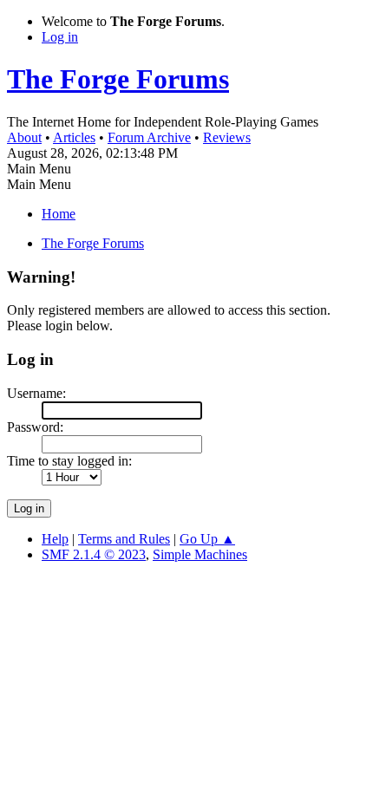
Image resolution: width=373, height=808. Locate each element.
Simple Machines (200, 554)
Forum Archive (149, 137)
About (24, 137)
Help (55, 538)
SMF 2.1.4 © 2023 (94, 554)
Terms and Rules (124, 538)
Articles (74, 137)
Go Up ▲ (207, 538)
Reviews (227, 137)
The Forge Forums (118, 78)
